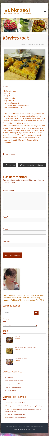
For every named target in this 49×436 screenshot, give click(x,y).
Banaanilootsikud (20, 403)
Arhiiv (8, 154)
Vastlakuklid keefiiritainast (16, 414)
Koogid (30, 44)
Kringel (17, 337)
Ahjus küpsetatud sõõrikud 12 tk (25, 348)
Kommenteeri (8, 191)
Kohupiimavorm (10, 390)
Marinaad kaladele (21, 358)
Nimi (5, 217)
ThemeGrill (39, 427)
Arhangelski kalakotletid (13, 384)
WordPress (31, 429)
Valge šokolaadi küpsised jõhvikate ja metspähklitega (25, 406)
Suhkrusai (17, 10)
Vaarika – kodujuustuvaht (13, 387)
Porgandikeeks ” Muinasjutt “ (14, 381)
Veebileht (6, 241)
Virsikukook (9, 377)
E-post (6, 229)
